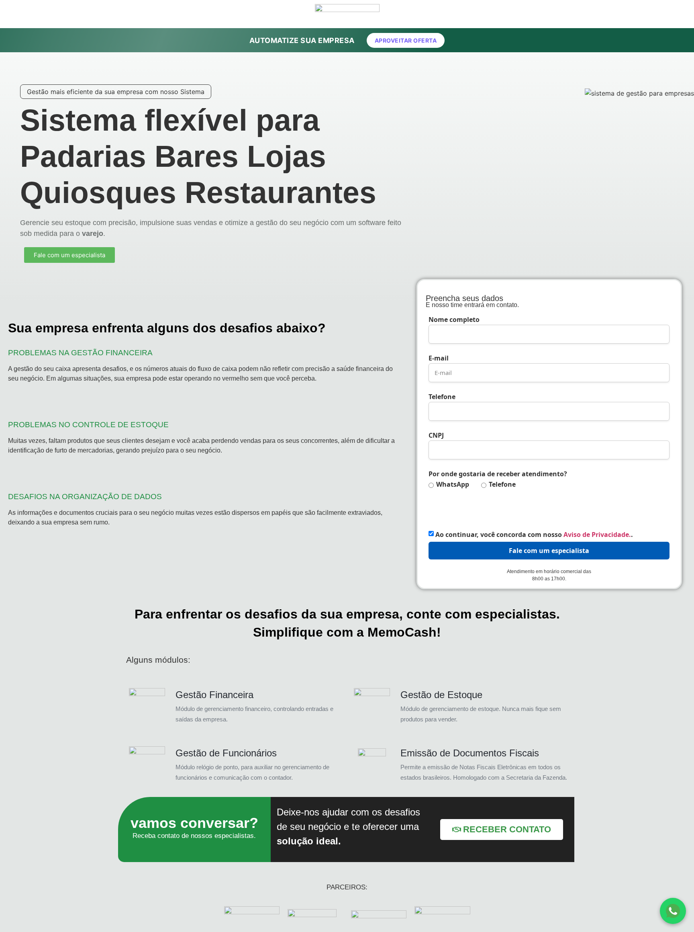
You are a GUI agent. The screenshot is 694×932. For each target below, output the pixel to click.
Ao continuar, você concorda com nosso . (534, 534)
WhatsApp (452, 484)
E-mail (439, 358)
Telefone (442, 396)
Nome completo (454, 319)
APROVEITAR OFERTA (406, 40)
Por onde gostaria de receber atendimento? (498, 474)
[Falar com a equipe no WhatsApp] (673, 911)
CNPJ (436, 435)
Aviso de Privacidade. (597, 534)
